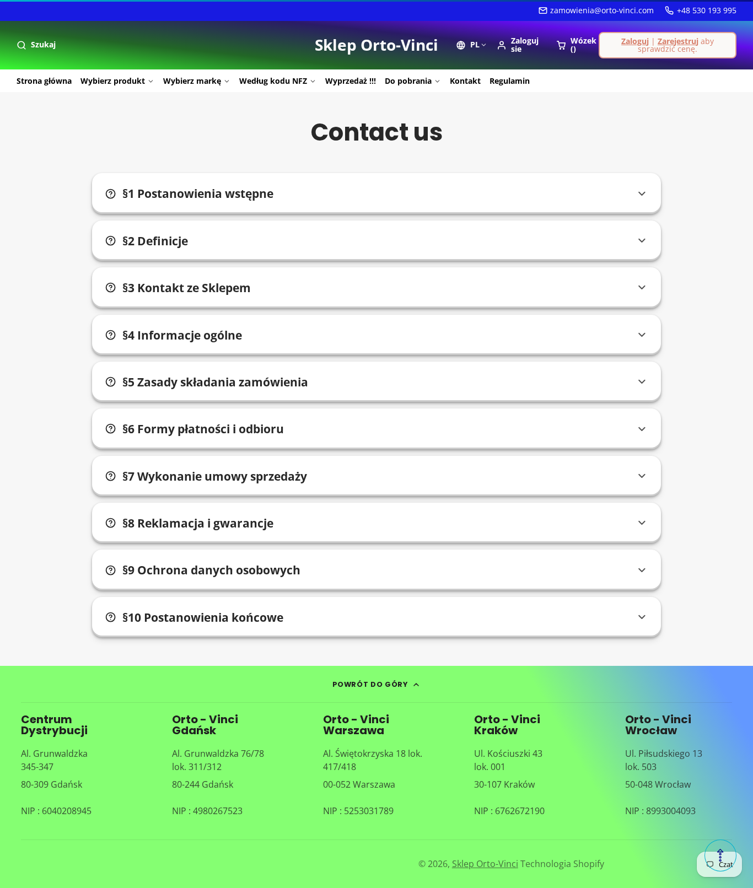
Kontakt (465, 81)
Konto (519, 45)
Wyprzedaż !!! (350, 81)
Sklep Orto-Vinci (485, 864)
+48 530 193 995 (706, 10)
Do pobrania (408, 81)
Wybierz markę (192, 81)
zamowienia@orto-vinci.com (602, 10)
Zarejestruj (678, 41)
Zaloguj (635, 41)
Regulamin (510, 81)
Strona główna (44, 81)
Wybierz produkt (112, 81)
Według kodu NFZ (273, 81)
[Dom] (376, 45)
